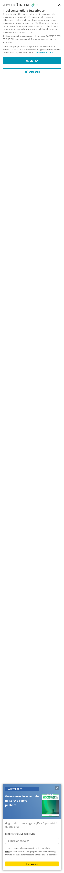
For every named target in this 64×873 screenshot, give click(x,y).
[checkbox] (6, 848)
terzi (7, 851)
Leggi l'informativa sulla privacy (20, 833)
